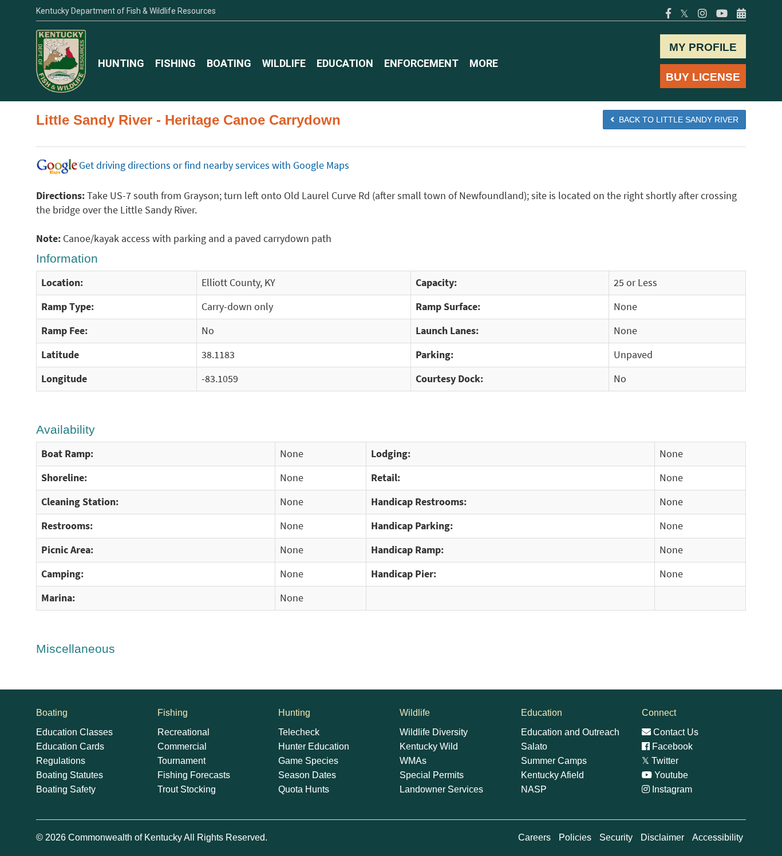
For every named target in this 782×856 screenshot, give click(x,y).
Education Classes (74, 732)
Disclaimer (662, 837)
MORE (483, 63)
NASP (534, 789)
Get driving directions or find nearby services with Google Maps (214, 165)
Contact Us (674, 732)
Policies (575, 837)
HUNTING (121, 63)
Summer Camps (554, 761)
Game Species (308, 761)
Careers (534, 837)
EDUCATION (345, 63)
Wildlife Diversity (434, 732)
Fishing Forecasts (193, 775)
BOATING (229, 63)
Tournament (181, 761)
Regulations (60, 761)
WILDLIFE (284, 63)
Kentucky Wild (429, 746)
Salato (534, 746)
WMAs (413, 761)
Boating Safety (66, 789)
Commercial (182, 746)
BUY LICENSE (703, 77)
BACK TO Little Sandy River (676, 119)
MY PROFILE (703, 47)
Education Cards (70, 746)
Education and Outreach (570, 732)
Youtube (670, 775)
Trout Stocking (186, 789)
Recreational (183, 732)
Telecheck (298, 732)
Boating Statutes (69, 775)
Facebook (671, 746)
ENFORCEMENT (421, 63)
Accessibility (717, 837)
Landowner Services (441, 789)
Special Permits (432, 775)
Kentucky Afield (552, 775)
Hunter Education (313, 746)
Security (616, 837)
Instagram (671, 789)
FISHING (175, 63)
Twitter (660, 761)
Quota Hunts (303, 789)
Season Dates (307, 775)
